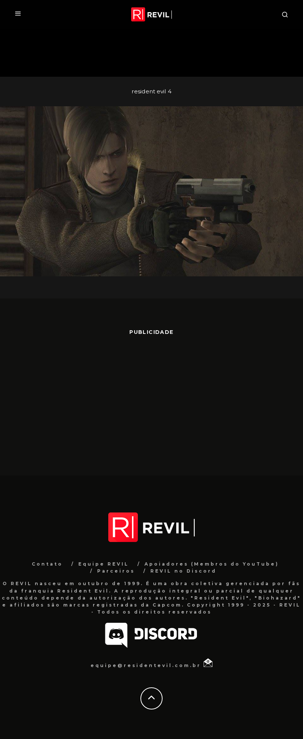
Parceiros (116, 571)
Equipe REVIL (103, 564)
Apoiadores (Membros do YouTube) (211, 564)
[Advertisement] (151, 401)
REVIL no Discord (183, 571)
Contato (47, 564)
